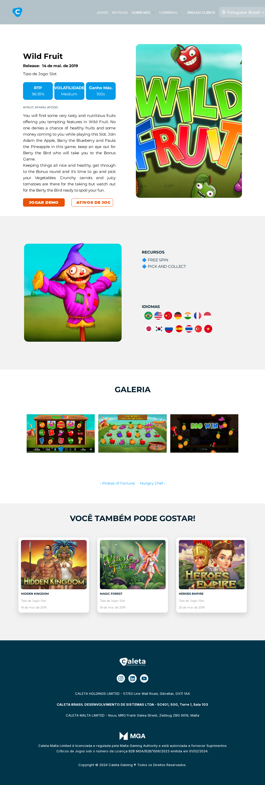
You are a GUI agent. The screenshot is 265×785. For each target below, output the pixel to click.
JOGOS (102, 12)
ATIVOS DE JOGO (95, 202)
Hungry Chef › (152, 483)
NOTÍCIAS (120, 12)
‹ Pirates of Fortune (117, 483)
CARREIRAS (168, 12)
